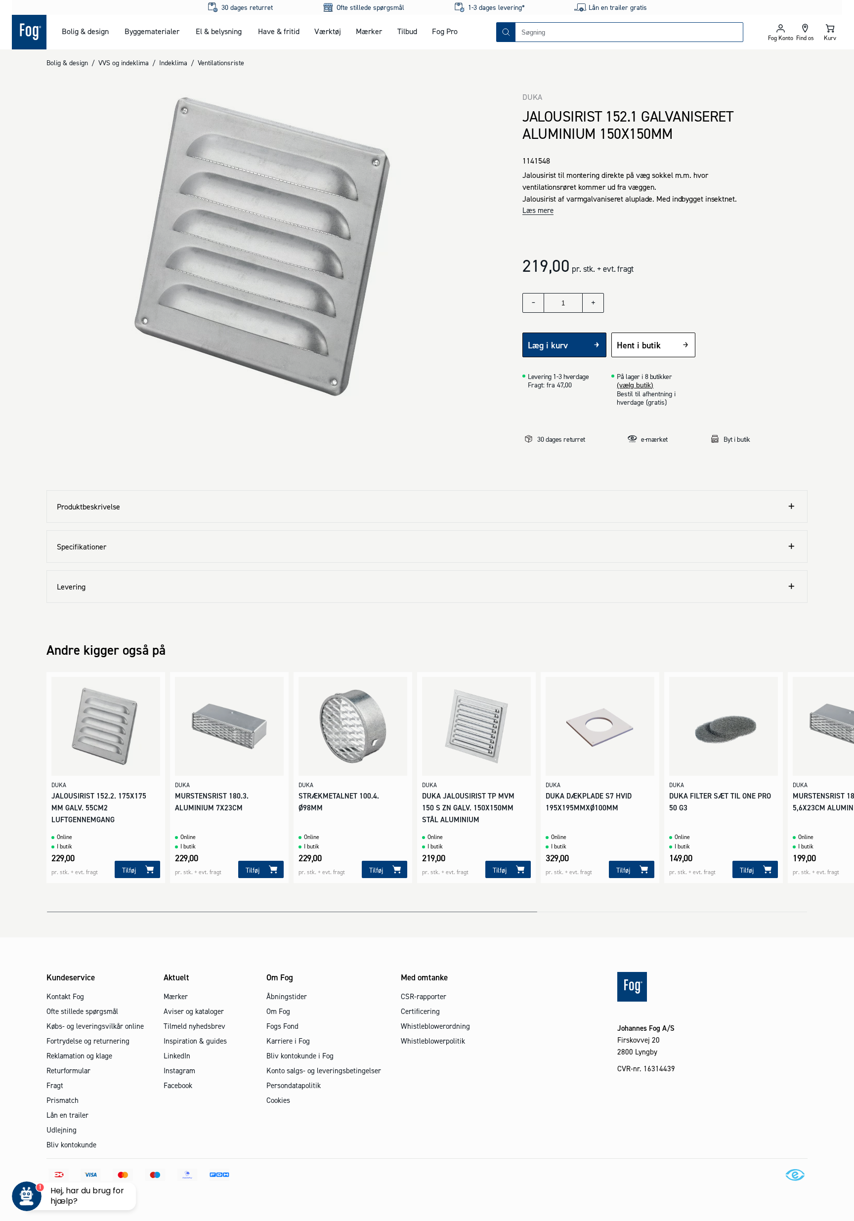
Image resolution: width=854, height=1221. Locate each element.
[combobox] (629, 32)
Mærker (369, 31)
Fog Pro (445, 31)
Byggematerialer (152, 31)
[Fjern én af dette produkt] (533, 303)
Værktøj (327, 31)
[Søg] (506, 32)
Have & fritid (278, 31)
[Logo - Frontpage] (29, 32)
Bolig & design (85, 31)
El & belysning (219, 31)
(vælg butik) (635, 385)
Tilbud (407, 31)
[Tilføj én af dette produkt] (593, 303)
